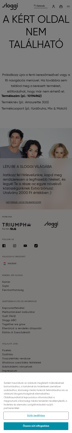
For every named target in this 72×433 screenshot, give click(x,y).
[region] (36, 402)
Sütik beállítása (36, 415)
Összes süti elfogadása (36, 426)
